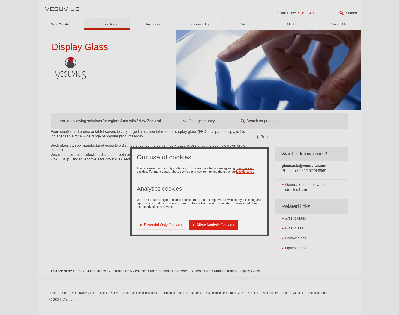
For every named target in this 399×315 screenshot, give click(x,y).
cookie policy (245, 171)
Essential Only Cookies (163, 225)
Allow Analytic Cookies (215, 225)
